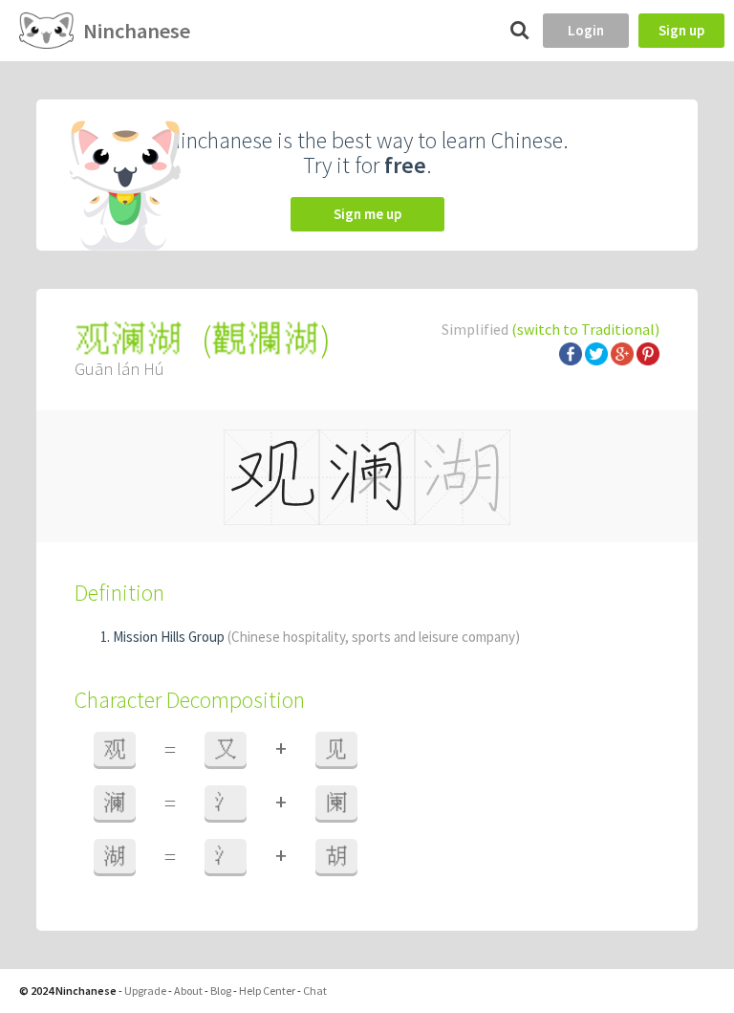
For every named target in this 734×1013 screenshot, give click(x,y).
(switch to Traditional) (585, 329)
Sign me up (367, 214)
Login (586, 30)
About (188, 990)
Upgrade (145, 990)
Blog (220, 990)
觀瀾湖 (265, 339)
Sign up (681, 30)
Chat (315, 990)
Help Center (267, 990)
